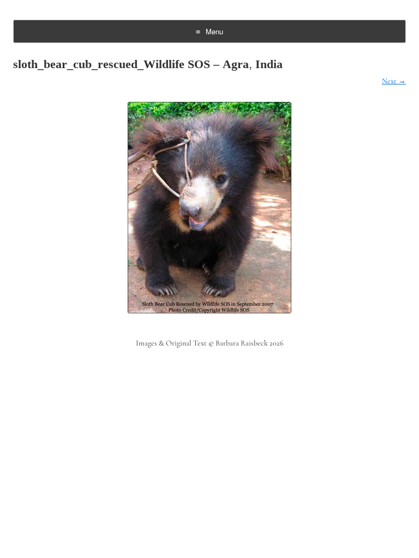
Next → (394, 81)
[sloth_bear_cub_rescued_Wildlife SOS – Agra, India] (209, 207)
